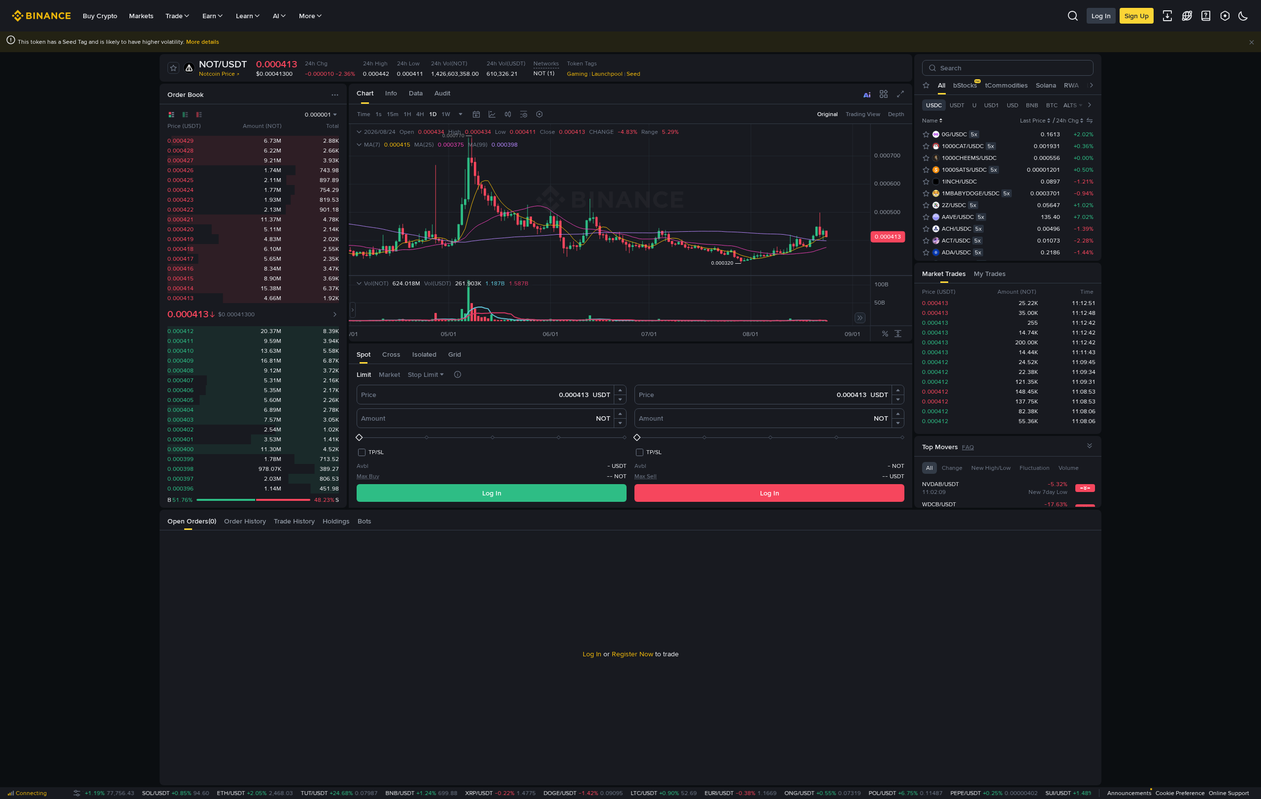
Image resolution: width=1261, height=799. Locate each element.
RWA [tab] (1071, 85)
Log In (1101, 15)
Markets (141, 15)
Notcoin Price (217, 74)
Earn (209, 15)
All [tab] (941, 85)
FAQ (968, 447)
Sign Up (1137, 15)
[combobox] (508, 114)
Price (368, 394)
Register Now (632, 653)
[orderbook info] (335, 314)
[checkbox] (370, 452)
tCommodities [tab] (1006, 85)
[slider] (492, 437)
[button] (1251, 42)
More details (202, 42)
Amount (373, 418)
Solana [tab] (1046, 85)
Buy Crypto (100, 15)
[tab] (365, 94)
